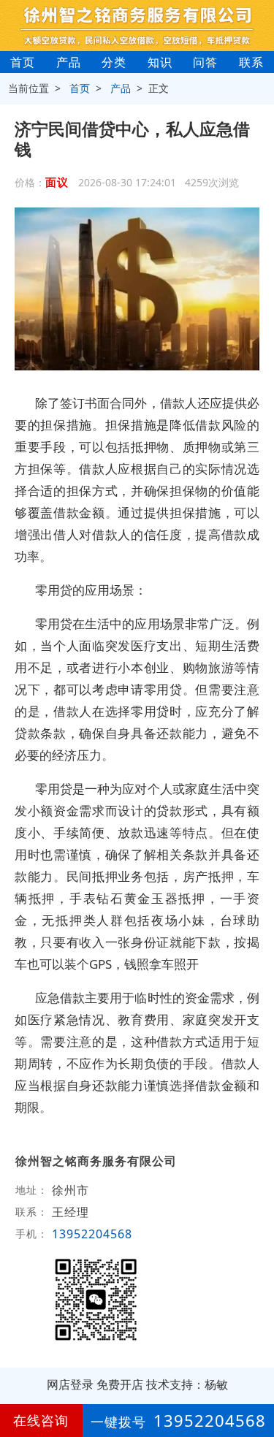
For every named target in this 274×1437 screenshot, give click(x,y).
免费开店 (119, 1384)
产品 (68, 62)
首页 (22, 62)
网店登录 (70, 1384)
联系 (251, 62)
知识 (160, 62)
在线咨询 (41, 1420)
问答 (205, 62)
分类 (114, 62)
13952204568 (92, 1234)
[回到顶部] (255, 1381)
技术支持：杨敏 (187, 1384)
